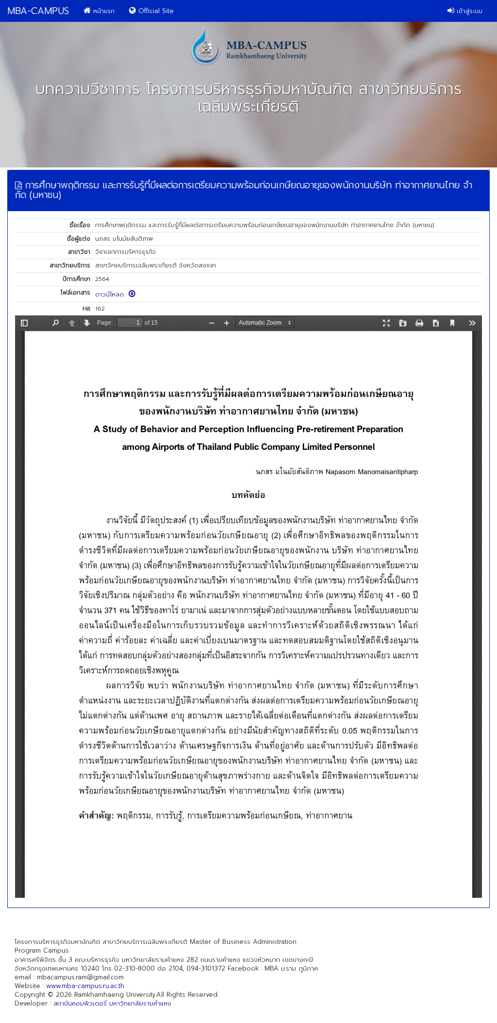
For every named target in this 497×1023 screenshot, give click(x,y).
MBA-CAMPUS (38, 11)
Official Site (155, 11)
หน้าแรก (103, 11)
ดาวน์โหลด (112, 294)
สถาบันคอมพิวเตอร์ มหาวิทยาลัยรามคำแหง (112, 1003)
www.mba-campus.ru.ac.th (85, 985)
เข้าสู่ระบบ (468, 11)
